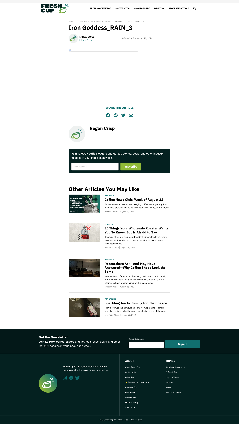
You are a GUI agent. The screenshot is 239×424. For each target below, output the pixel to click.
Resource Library (173, 392)
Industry (159, 8)
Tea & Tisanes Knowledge (100, 21)
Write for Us (130, 372)
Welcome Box (131, 387)
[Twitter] (77, 378)
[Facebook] (71, 378)
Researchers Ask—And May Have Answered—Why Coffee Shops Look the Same (135, 267)
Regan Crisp (88, 37)
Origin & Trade (142, 8)
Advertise (129, 377)
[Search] (194, 8)
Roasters (109, 224)
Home (71, 21)
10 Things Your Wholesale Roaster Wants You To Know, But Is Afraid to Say (136, 230)
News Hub (109, 195)
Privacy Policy (136, 420)
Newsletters (130, 397)
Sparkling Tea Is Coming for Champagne (136, 303)
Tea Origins (110, 299)
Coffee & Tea (122, 8)
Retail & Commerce (100, 8)
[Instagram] (65, 378)
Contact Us (130, 407)
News (168, 387)
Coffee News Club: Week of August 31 (134, 199)
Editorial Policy (85, 40)
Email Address (136, 339)
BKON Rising (119, 21)
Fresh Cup (55, 8)
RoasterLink (130, 392)
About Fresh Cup (132, 367)
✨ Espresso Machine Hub (137, 382)
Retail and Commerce (175, 367)
